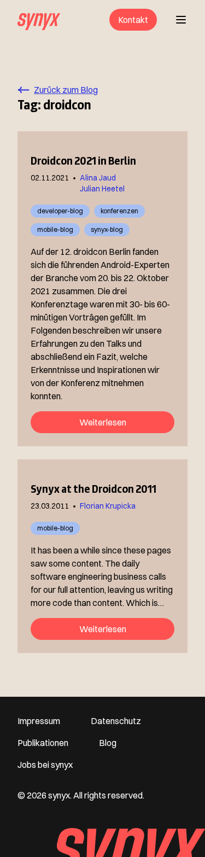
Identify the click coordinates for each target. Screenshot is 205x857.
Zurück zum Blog (66, 89)
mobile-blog (55, 229)
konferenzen (119, 211)
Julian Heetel (102, 189)
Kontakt (133, 19)
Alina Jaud (98, 178)
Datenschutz (116, 720)
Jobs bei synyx (45, 764)
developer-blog (60, 211)
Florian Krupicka (108, 506)
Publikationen (42, 742)
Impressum (38, 720)
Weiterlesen (102, 422)
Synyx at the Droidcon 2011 (93, 489)
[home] (38, 19)
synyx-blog (107, 229)
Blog (107, 742)
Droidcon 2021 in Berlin (83, 161)
